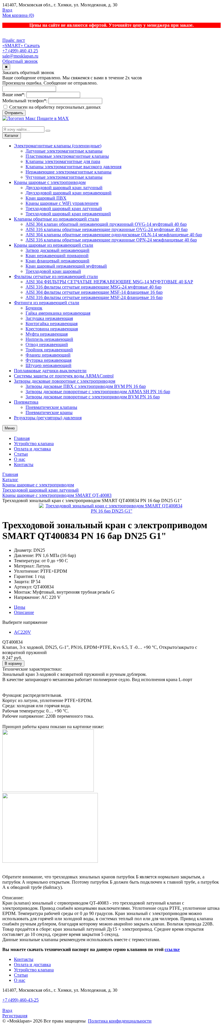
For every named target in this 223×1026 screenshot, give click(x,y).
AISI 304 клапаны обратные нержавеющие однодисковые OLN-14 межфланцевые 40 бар (114, 234)
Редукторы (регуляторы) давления (48, 417)
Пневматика (26, 402)
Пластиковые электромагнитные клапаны (67, 156)
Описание (24, 612)
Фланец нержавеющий (48, 354)
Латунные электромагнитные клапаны (64, 150)
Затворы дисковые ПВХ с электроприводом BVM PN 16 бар (86, 386)
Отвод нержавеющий (47, 344)
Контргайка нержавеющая (52, 323)
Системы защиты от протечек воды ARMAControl (64, 375)
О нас (19, 459)
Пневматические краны (49, 412)
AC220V (22, 632)
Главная (22, 438)
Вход (7, 10)
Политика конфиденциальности (120, 1020)
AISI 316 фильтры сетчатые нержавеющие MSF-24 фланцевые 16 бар (94, 297)
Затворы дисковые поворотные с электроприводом (64, 381)
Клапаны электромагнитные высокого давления (73, 166)
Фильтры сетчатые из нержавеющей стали (56, 276)
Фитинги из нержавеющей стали (46, 302)
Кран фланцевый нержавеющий (57, 260)
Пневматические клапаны (51, 407)
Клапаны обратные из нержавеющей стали (56, 218)
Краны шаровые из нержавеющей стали (53, 245)
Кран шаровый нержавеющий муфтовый (66, 266)
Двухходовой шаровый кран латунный (64, 187)
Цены (19, 607)
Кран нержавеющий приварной (57, 255)
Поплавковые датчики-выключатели (50, 370)
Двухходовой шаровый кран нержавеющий (69, 192)
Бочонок (34, 307)
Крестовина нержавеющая (52, 328)
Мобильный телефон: (24, 100)
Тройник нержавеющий (49, 349)
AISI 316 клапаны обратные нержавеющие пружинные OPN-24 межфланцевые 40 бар (111, 239)
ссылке (172, 949)
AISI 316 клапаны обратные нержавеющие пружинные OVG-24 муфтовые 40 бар (107, 229)
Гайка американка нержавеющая (58, 313)
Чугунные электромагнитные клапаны (64, 177)
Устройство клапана (34, 443)
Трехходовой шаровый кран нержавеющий (68, 213)
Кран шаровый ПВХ (46, 198)
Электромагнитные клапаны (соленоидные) (57, 145)
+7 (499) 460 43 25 (20, 50)
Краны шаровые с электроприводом (50, 182)
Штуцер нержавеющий (48, 365)
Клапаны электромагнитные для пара (63, 161)
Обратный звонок (20, 61)
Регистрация (14, 1015)
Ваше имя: (13, 94)
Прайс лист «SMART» (13, 43)
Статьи (21, 454)
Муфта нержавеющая (47, 334)
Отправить (14, 113)
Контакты (23, 464)
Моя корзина (18, 15)
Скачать (32, 45)
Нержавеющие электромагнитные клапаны (69, 171)
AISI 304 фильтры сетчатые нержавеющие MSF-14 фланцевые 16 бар (94, 292)
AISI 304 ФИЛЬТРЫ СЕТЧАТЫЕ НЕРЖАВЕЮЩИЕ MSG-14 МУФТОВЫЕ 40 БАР (109, 281)
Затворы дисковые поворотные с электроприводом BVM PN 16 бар (93, 396)
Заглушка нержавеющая (49, 318)
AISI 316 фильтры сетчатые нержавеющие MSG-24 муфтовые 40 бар (93, 286)
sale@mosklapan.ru (20, 55)
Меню (10, 428)
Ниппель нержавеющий (49, 339)
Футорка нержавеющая (48, 360)
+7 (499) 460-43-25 (20, 1000)
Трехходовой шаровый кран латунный (64, 208)
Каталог (12, 135)
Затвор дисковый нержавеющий (57, 250)
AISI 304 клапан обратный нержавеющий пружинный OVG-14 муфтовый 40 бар (106, 224)
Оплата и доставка (32, 448)
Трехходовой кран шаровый (53, 271)
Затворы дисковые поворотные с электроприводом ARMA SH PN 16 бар (98, 391)
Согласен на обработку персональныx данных (54, 107)
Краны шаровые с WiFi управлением (62, 203)
